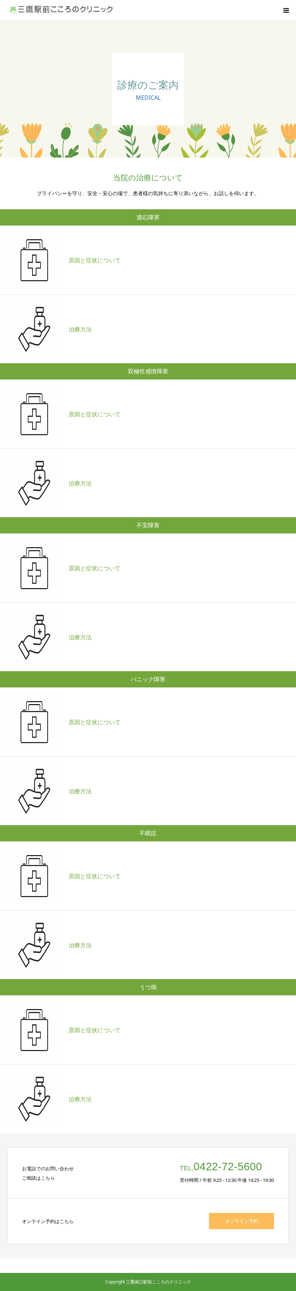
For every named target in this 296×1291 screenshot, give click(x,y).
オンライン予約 (241, 1221)
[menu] (286, 10)
